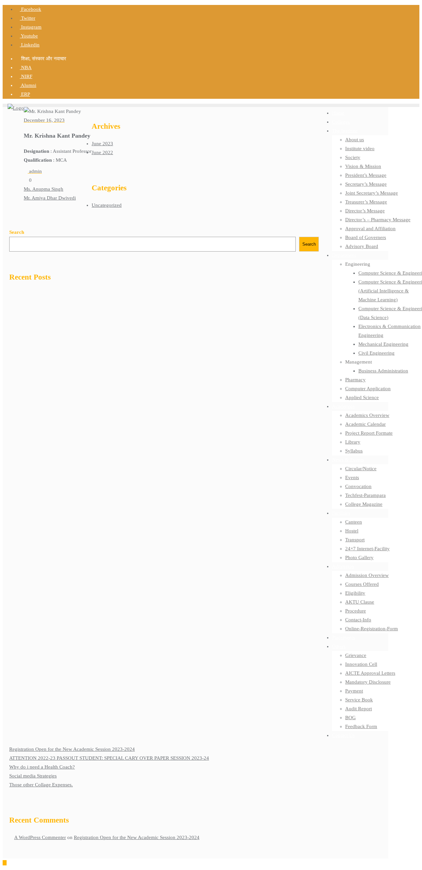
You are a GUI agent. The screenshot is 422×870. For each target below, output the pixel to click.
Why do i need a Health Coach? (42, 767)
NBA (26, 67)
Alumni (28, 85)
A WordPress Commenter (40, 837)
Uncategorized (107, 205)
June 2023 (102, 143)
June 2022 (102, 152)
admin (35, 171)
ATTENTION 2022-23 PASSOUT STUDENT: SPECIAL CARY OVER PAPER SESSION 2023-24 (109, 758)
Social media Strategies (33, 775)
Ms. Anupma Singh (43, 189)
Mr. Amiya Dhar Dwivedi (50, 198)
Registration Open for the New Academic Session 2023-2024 (72, 749)
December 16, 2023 (44, 120)
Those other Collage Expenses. (41, 784)
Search (16, 232)
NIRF (26, 76)
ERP (25, 94)
